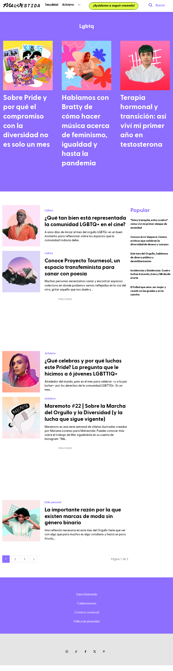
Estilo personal (53, 502)
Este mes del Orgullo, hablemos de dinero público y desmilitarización (149, 257)
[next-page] (34, 559)
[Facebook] (85, 651)
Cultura (49, 210)
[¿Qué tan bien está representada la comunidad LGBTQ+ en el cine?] (21, 225)
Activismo (50, 353)
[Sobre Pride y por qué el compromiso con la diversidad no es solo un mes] (28, 65)
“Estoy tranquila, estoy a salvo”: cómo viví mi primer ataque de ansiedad (149, 224)
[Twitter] (94, 651)
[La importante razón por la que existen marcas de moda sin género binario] (21, 520)
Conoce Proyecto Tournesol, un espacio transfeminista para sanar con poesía (82, 267)
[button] (155, 5)
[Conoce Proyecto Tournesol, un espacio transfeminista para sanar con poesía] (21, 271)
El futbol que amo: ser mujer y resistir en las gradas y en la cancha (148, 291)
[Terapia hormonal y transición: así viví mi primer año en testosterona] (145, 65)
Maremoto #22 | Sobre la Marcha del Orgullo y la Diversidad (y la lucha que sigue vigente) (85, 412)
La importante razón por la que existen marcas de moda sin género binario (83, 516)
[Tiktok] (76, 651)
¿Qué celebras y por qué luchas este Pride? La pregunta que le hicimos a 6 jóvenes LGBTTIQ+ (83, 367)
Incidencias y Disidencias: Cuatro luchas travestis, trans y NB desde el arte (150, 274)
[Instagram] (66, 651)
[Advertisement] (65, 324)
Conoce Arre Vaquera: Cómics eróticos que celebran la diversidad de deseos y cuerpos (149, 241)
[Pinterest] (103, 651)
